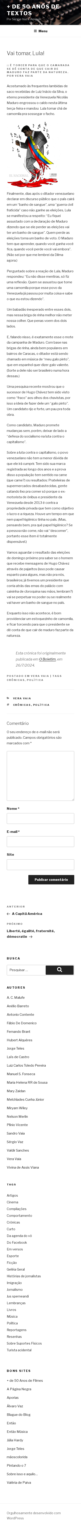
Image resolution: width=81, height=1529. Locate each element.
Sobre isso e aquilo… (22, 1474)
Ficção (12, 1263)
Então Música (17, 1432)
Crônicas (16, 680)
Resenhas (14, 1336)
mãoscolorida (17, 1457)
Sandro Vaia (16, 1133)
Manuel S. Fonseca (21, 1074)
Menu (42, 31)
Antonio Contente (20, 1015)
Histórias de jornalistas (24, 1276)
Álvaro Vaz (15, 1406)
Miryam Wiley (17, 1108)
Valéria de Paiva (19, 1483)
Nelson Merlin (17, 1117)
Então (11, 1423)
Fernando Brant (18, 1032)
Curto (11, 1229)
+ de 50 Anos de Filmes (25, 1381)
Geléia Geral (16, 1269)
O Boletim (47, 659)
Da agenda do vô (19, 1236)
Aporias (13, 1398)
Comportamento (19, 1215)
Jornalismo (15, 1289)
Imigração (14, 1283)
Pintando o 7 (16, 1466)
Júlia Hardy (15, 1440)
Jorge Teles (15, 1048)
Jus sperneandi (18, 1296)
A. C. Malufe (16, 998)
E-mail (13, 832)
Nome (13, 809)
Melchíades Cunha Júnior (25, 1100)
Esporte (13, 1256)
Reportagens (17, 1330)
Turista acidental (19, 1350)
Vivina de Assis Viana (23, 1167)
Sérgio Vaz (15, 1142)
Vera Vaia (40, 676)
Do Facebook (17, 1242)
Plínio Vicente (17, 1125)
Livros (11, 1310)
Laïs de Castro (18, 1057)
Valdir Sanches (18, 1150)
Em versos (15, 1249)
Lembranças (16, 1303)
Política (35, 680)
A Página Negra (19, 1389)
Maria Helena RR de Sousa (27, 1083)
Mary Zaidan (16, 1091)
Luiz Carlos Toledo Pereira (26, 1065)
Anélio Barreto (18, 1006)
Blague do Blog (19, 1415)
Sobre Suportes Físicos (24, 1343)
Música (12, 1316)
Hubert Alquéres (19, 1040)
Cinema (12, 1202)
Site (10, 855)
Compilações (17, 1209)
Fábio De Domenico (22, 1023)
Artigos (12, 1195)
